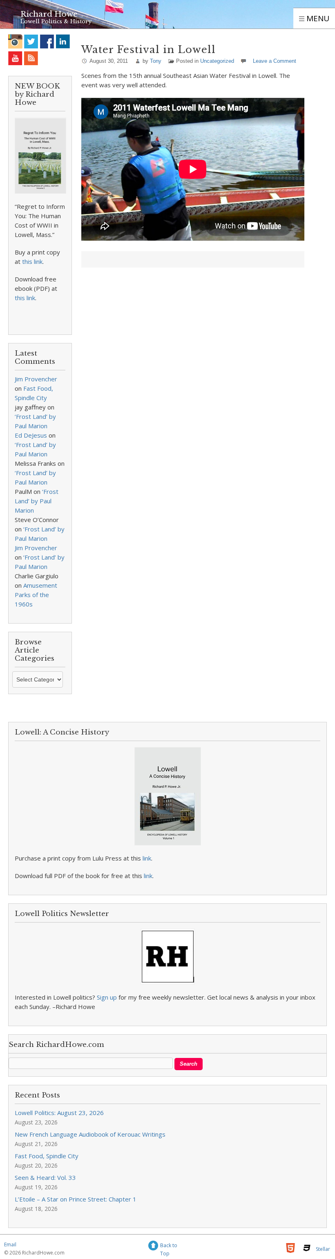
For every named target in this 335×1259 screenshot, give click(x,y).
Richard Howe (49, 14)
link (147, 858)
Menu (316, 18)
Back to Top (168, 1246)
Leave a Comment (274, 61)
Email (10, 1244)
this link (32, 261)
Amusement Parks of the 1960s (36, 594)
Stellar (323, 1249)
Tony (155, 61)
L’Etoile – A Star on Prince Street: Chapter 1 (75, 1199)
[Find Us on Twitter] (31, 41)
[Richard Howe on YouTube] (15, 58)
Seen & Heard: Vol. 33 (45, 1177)
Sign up (107, 997)
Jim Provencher (36, 379)
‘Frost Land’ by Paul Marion (36, 500)
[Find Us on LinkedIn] (63, 41)
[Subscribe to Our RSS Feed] (31, 58)
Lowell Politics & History (56, 21)
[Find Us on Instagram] (15, 41)
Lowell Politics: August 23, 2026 (59, 1113)
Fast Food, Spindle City (46, 1156)
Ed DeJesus (31, 435)
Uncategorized (217, 61)
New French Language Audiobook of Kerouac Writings (90, 1134)
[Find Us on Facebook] (47, 41)
